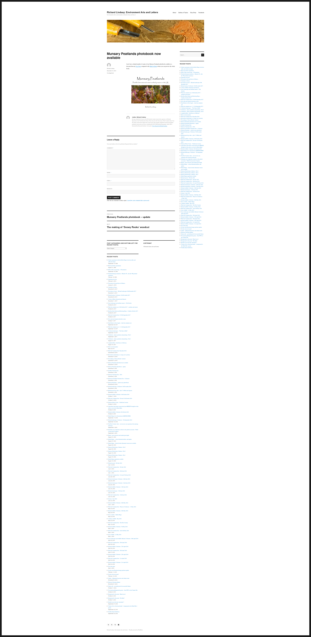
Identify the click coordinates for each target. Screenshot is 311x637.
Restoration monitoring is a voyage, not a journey (119, 354)
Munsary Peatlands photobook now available (118, 362)
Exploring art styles (112, 279)
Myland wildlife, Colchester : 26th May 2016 (118, 503)
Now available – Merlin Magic (115, 514)
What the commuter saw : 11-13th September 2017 (119, 327)
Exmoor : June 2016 (112, 499)
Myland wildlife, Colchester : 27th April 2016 (118, 546)
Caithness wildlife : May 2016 (114, 518)
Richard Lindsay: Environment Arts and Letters (132, 12)
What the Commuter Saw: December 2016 (117, 350)
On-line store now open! (113, 574)
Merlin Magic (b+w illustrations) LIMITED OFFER (119, 416)
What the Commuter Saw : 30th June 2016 (117, 471)
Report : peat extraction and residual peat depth (118, 435)
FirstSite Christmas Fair (113, 370)
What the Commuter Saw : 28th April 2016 (117, 542)
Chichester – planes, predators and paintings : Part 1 (119, 339)
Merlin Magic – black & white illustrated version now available (122, 443)
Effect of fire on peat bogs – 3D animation (117, 269)
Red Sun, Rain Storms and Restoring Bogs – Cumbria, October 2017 (123, 311)
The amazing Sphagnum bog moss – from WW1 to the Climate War (122, 590)
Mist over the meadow (113, 347)
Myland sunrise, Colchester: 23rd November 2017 (119, 295)
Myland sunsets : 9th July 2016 (115, 463)
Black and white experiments (114, 265)
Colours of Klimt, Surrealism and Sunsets (117, 299)
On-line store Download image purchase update (118, 570)
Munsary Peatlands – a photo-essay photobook (118, 382)
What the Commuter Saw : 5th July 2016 (117, 467)
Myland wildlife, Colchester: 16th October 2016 (118, 394)
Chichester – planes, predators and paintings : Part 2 (119, 335)
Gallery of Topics (183, 12)
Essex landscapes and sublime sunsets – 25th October (120, 303)
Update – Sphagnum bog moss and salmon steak (118, 578)
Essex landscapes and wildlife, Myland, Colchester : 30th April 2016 (123, 538)
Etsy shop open (111, 566)
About (174, 12)
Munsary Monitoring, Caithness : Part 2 (117, 451)
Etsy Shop (193, 12)
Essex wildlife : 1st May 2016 (114, 534)
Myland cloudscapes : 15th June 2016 (116, 491)
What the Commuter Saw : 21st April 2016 (117, 558)
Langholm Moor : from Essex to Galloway (117, 343)
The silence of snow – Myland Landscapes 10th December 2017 (122, 291)
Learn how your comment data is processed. (138, 200)
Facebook (201, 12)
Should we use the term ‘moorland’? (116, 602)
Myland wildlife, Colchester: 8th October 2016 (118, 412)
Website (109, 188)
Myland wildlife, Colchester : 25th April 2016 (118, 554)
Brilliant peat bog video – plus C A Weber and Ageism (120, 390)
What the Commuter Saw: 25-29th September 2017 (119, 315)
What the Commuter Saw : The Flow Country (118, 522)
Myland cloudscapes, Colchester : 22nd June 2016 (119, 483)
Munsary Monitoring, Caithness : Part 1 (117, 455)
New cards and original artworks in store (117, 319)
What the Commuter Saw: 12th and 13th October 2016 (120, 398)
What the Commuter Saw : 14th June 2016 (117, 495)
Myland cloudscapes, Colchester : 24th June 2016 (119, 479)
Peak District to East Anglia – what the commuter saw (120, 323)
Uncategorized (110, 73)
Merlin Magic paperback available (115, 459)
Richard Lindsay (110, 68)
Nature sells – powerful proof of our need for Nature (119, 586)
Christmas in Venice (112, 287)
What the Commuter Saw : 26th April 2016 (117, 550)
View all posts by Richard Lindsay (159, 126)
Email (109, 180)
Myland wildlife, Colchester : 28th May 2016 (118, 510)
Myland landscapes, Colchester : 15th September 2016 (120, 420)
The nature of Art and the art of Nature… (117, 283)
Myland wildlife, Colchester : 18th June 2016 (118, 487)
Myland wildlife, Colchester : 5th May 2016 (118, 526)
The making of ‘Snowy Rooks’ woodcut (117, 358)
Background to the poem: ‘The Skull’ (116, 598)
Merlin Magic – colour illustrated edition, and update (120, 439)
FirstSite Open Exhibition (113, 611)
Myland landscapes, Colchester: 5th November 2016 (119, 386)
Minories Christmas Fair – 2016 (115, 374)
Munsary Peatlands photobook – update (117, 366)
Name (109, 172)
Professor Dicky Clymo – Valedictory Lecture (118, 402)
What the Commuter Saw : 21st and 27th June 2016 (119, 475)
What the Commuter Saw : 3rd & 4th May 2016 (118, 530)
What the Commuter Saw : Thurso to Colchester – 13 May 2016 (122, 506)
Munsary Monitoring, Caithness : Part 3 (117, 447)
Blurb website (153, 66)
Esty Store (138, 66)
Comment (110, 148)
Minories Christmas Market (114, 582)
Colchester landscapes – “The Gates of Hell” (118, 331)
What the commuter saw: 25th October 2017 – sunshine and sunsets (123, 307)
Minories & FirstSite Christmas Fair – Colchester (118, 378)
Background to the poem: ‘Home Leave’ (117, 594)
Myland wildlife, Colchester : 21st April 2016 (118, 562)
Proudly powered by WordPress (136, 630)
